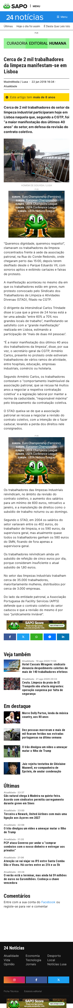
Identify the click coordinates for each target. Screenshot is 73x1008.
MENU (36, 6)
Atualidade (10, 86)
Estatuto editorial (33, 991)
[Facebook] (36, 979)
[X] (58, 979)
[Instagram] (14, 979)
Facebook (48, 902)
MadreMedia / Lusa (16, 81)
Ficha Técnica (11, 991)
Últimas (11, 786)
